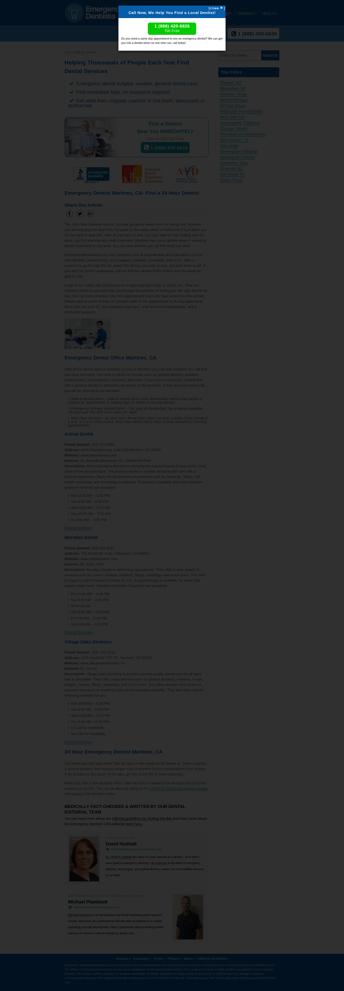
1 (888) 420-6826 (172, 28)
